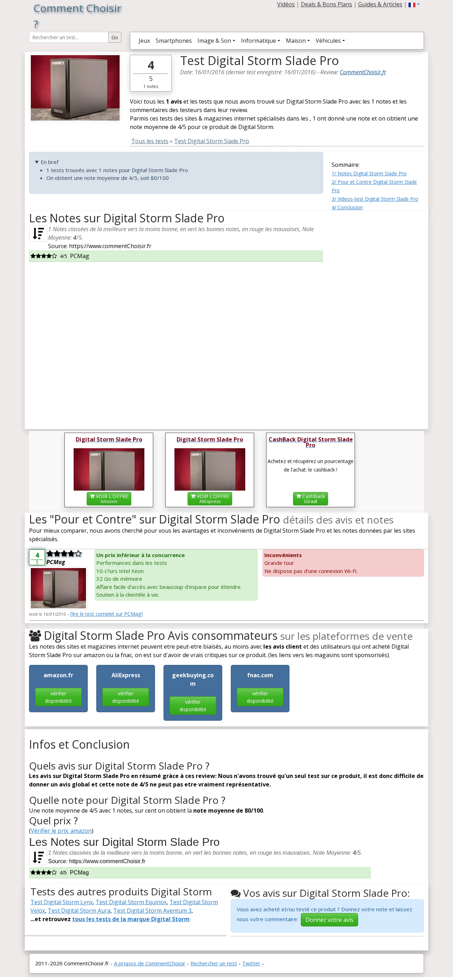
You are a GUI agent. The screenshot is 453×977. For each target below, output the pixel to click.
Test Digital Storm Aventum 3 (152, 910)
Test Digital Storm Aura (79, 910)
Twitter (251, 963)
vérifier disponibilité (58, 697)
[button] (414, 4)
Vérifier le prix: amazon (61, 831)
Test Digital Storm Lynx (61, 902)
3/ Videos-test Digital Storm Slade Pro (375, 198)
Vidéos (286, 4)
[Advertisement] (378, 317)
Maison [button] (296, 41)
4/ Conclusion (347, 207)
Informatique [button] (258, 41)
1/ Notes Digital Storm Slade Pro (369, 173)
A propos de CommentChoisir (149, 963)
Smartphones (174, 41)
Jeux (144, 41)
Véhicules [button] (328, 41)
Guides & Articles (380, 4)
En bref (49, 161)
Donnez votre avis (329, 920)
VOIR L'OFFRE (111, 498)
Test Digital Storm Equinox (131, 902)
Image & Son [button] (214, 41)
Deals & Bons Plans (326, 4)
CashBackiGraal (313, 498)
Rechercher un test (213, 963)
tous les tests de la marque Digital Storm (131, 919)
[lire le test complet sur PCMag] (106, 613)
